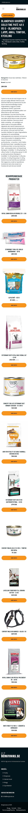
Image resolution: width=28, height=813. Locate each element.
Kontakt (14, 808)
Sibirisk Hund (8, 779)
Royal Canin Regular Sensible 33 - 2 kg (14, 213)
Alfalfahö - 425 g (14, 298)
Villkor (19, 808)
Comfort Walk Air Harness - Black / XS (14, 631)
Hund (10, 78)
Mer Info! (14, 92)
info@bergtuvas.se (6, 2)
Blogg (6, 782)
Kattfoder (18, 78)
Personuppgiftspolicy (8, 810)
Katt (13, 78)
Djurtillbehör (8, 15)
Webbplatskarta (21, 810)
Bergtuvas (7, 776)
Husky (6, 773)
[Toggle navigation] (3, 8)
